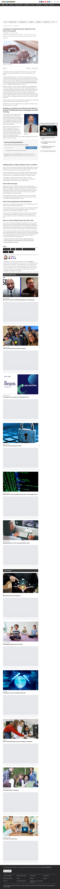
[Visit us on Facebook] (40, 1)
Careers (18, 878)
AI (52, 22)
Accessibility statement (7, 878)
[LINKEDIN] (14, 258)
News (7, 4)
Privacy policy (32, 875)
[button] (56, 1)
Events (32, 4)
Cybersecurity (7, 249)
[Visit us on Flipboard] (47, 1)
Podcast (46, 4)
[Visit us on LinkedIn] (49, 1)
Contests (6, 252)
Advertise (38, 22)
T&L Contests (46, 22)
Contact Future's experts (21, 875)
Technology (5, 25)
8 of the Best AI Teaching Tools (49, 151)
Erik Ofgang (6, 32)
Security (10, 25)
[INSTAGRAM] (12, 258)
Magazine (31, 22)
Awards (13, 249)
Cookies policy (46, 875)
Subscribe (51, 4)
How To (11, 4)
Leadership (26, 4)
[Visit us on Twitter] (41, 1)
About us (45, 878)
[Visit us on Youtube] (45, 1)
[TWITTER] (10, 258)
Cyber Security (15, 25)
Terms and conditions (7, 875)
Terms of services (18, 153)
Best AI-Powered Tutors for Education (48, 134)
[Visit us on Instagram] (43, 1)
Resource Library (12, 22)
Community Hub (22, 22)
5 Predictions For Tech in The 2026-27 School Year (48, 147)
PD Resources (39, 4)
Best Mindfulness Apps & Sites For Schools (49, 143)
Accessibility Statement (21, 880)
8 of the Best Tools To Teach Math (48, 138)
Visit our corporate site (46, 867)
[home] (3, 5)
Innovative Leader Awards (29, 249)
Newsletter (36, 68)
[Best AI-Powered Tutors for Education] (48, 130)
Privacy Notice (6, 154)
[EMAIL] (16, 258)
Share (6, 68)
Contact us (5, 880)
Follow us (29, 68)
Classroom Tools (18, 4)
